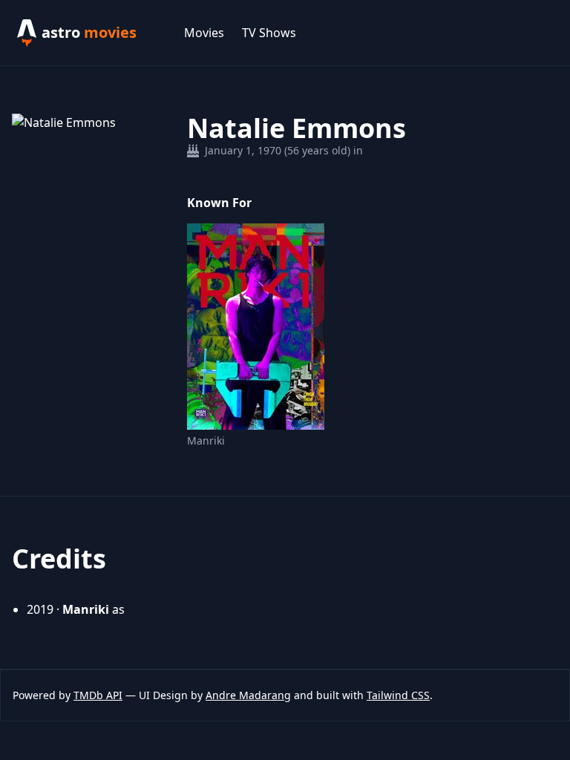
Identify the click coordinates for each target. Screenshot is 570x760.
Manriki (206, 440)
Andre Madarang (248, 695)
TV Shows (269, 32)
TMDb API (97, 695)
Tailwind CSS (398, 695)
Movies (204, 32)
